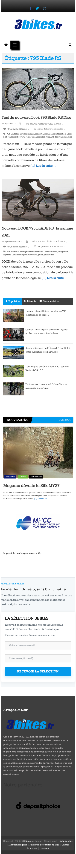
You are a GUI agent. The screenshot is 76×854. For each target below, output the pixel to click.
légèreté (7, 254)
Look (69, 134)
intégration (60, 134)
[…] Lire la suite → (43, 166)
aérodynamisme (27, 251)
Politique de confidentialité (44, 844)
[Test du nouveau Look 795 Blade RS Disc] (38, 88)
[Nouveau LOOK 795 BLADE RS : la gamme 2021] (38, 199)
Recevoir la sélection (38, 671)
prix (46, 254)
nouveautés (31, 254)
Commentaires (51, 301)
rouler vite (30, 137)
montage (21, 254)
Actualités (10, 476)
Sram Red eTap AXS (45, 137)
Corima (46, 134)
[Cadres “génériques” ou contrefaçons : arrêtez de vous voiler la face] (13, 334)
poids (40, 254)
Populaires (14, 301)
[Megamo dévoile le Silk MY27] (38, 453)
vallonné (63, 137)
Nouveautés (36, 476)
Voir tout (65, 419)
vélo (70, 137)
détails (54, 251)
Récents (31, 301)
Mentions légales (17, 844)
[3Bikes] (29, 723)
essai (52, 134)
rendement (13, 137)
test (57, 137)
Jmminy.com (65, 841)
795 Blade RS (13, 134)
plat (5, 137)
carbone (39, 251)
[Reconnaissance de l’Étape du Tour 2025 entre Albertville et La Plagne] (13, 352)
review (22, 137)
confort (38, 134)
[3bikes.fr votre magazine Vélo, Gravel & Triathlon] (6, 45)
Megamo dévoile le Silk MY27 (31, 485)
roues (51, 254)
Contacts (44, 848)
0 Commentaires (17, 128)
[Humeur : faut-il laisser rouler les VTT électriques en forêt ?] (13, 315)
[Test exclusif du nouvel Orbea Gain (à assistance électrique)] (13, 388)
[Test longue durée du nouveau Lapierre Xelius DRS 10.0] (13, 370)
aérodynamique (27, 134)
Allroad (22, 476)
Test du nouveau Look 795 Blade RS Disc (36, 117)
